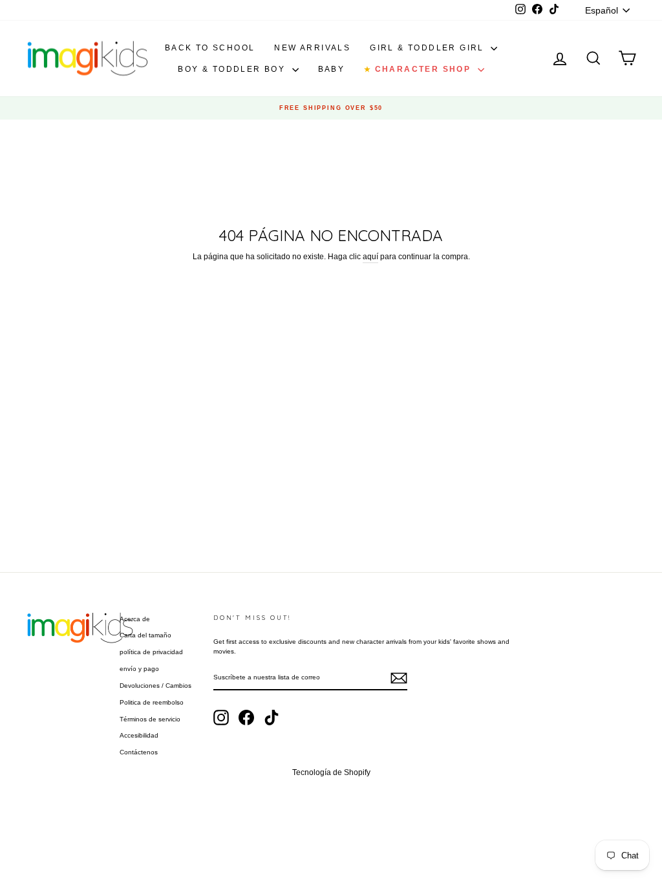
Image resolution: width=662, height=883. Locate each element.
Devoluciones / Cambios (155, 685)
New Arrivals (312, 47)
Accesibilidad (139, 735)
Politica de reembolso (152, 702)
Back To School (210, 47)
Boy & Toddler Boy (233, 69)
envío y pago (139, 668)
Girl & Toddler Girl (428, 47)
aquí (370, 256)
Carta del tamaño (145, 635)
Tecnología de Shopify (331, 772)
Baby (331, 69)
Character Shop (419, 69)
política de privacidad (151, 651)
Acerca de (135, 618)
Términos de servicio (150, 719)
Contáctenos (139, 752)
